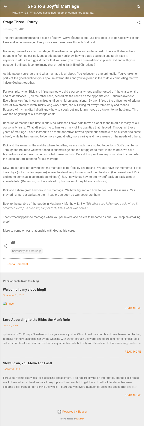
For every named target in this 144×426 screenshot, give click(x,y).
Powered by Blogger (74, 411)
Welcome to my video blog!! (24, 290)
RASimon (80, 419)
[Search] (138, 7)
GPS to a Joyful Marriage (53, 6)
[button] (138, 23)
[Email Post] (12, 243)
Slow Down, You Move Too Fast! (27, 363)
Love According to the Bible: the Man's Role (36, 320)
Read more (133, 308)
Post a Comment (17, 264)
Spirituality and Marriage (26, 251)
